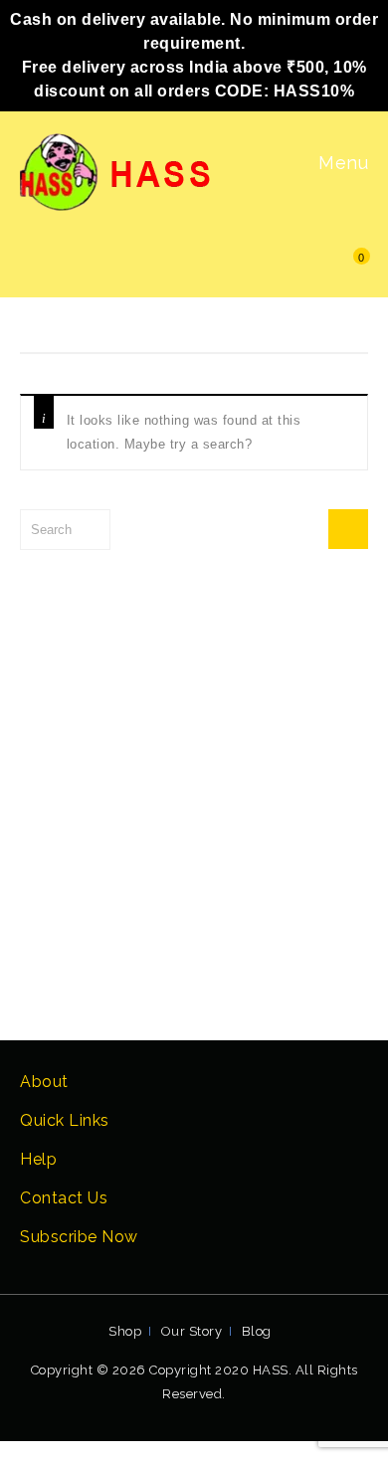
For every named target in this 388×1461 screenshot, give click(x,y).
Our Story (192, 1331)
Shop (124, 1331)
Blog (257, 1331)
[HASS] (118, 170)
